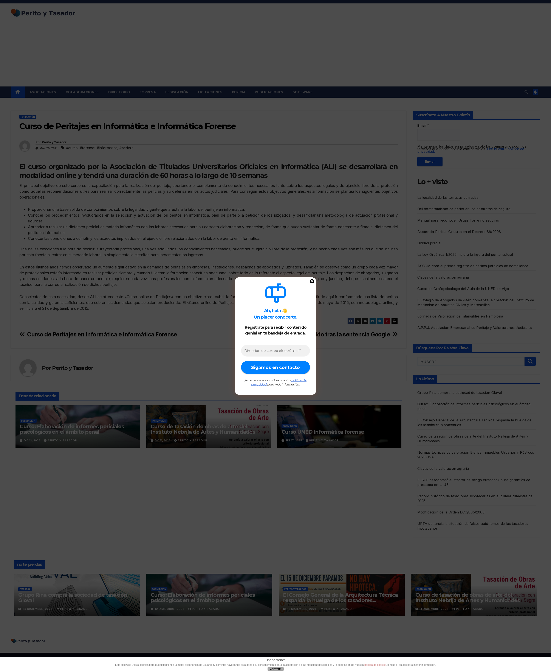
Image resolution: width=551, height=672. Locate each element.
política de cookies (375, 664)
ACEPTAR (275, 669)
